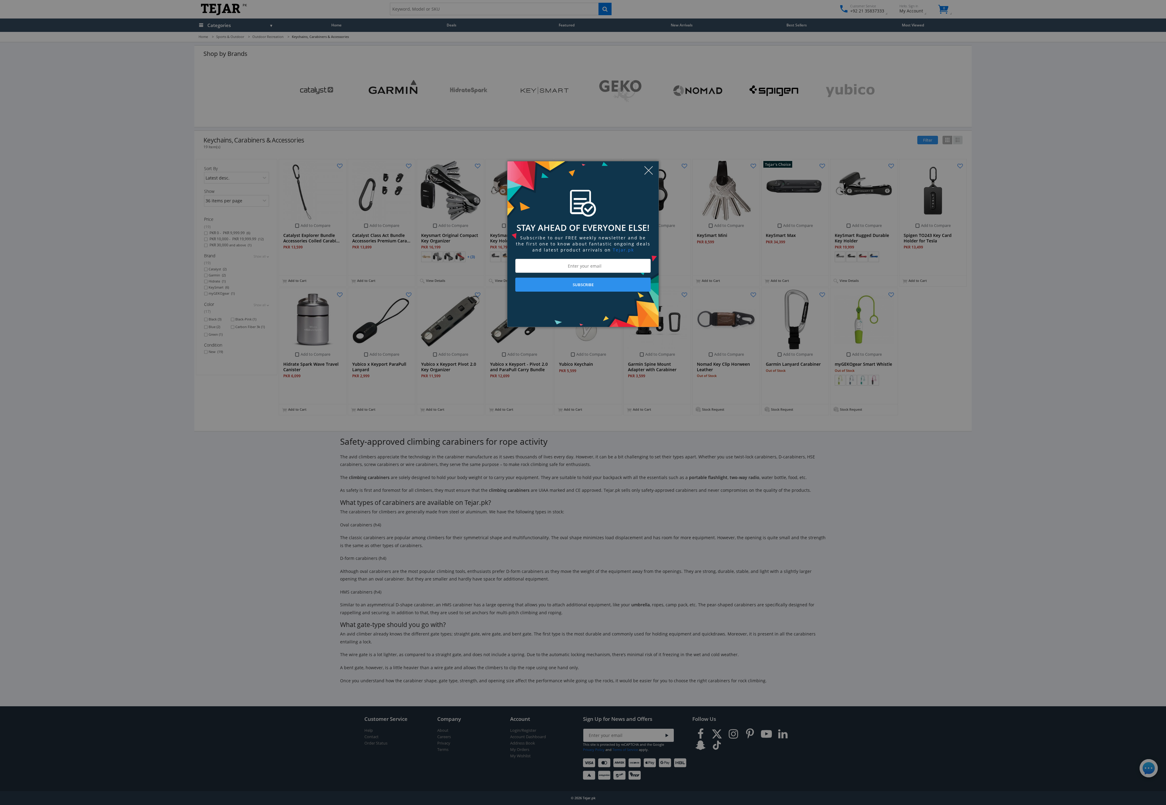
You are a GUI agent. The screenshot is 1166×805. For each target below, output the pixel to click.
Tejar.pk (623, 250)
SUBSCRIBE (583, 284)
